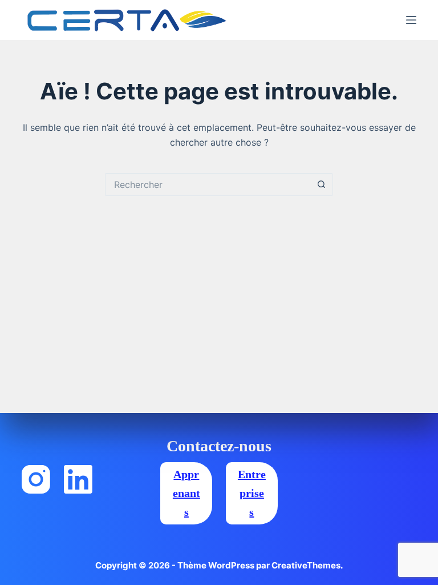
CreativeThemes (305, 565)
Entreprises (252, 493)
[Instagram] (36, 479)
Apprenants (186, 493)
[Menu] (411, 20)
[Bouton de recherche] (321, 184)
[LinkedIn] (78, 479)
